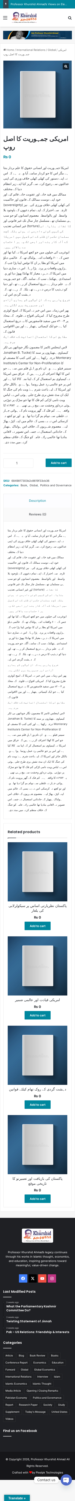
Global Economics (44, 1369)
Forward (10, 1369)
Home (10, 50)
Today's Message (35, 1411)
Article (9, 1355)
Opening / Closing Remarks (42, 1390)
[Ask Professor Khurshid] (37, 34)
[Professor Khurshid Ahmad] (24, 17)
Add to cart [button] (37, 926)
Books (54, 1355)
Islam (57, 1376)
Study (61, 1404)
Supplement (12, 1411)
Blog (21, 1355)
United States (59, 1411)
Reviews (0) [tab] (37, 514)
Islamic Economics (16, 1383)
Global (52, 50)
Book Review (37, 1355)
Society (47, 1404)
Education (58, 1362)
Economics (39, 1362)
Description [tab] (37, 501)
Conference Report (16, 1362)
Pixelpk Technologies (49, 1472)
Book (24, 485)
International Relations (30, 50)
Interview (42, 1376)
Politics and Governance (56, 485)
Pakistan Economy (16, 1397)
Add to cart (58, 463)
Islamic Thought (42, 1383)
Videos (9, 1418)
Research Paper (28, 1404)
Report (9, 1404)
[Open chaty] (66, 1479)
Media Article (13, 1390)
